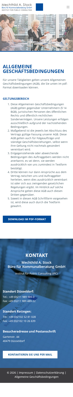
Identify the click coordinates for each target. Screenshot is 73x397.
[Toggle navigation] (68, 7)
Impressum (26, 372)
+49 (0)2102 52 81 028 (22, 317)
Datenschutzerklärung (50, 372)
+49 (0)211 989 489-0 (21, 297)
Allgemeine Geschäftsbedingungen (37, 377)
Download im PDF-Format (27, 219)
